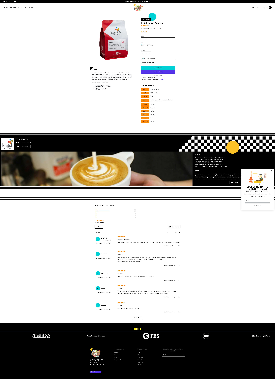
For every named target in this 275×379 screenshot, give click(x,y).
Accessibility (141, 362)
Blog (115, 355)
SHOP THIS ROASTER (23, 146)
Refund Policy (141, 357)
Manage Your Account (119, 360)
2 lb (150, 45)
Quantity (143, 50)
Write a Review (174, 227)
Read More (234, 182)
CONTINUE (257, 205)
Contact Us (116, 357)
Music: (253, 7)
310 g (144, 45)
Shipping (143, 77)
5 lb (154, 45)
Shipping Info (141, 365)
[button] (6, 7)
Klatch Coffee (146, 20)
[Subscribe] (183, 355)
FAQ (139, 355)
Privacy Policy (141, 360)
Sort (167, 232)
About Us (116, 352)
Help (139, 352)
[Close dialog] (271, 170)
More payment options (158, 75)
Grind (142, 36)
